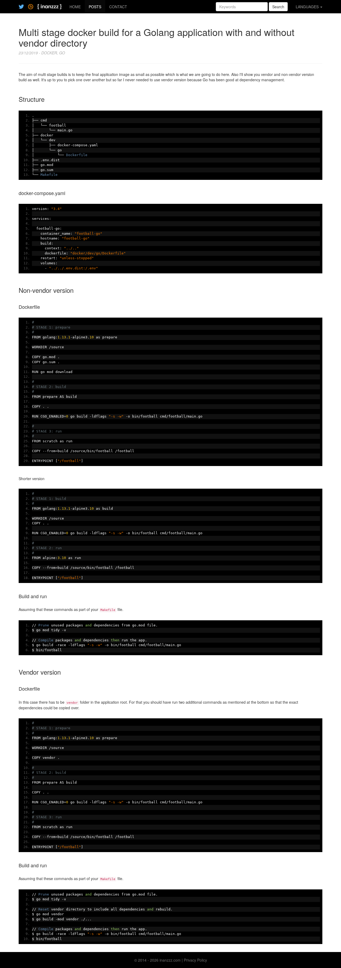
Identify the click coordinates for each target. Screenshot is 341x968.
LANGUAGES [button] (308, 6)
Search (278, 6)
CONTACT (118, 6)
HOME (75, 6)
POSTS (95, 6)
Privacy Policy (195, 960)
